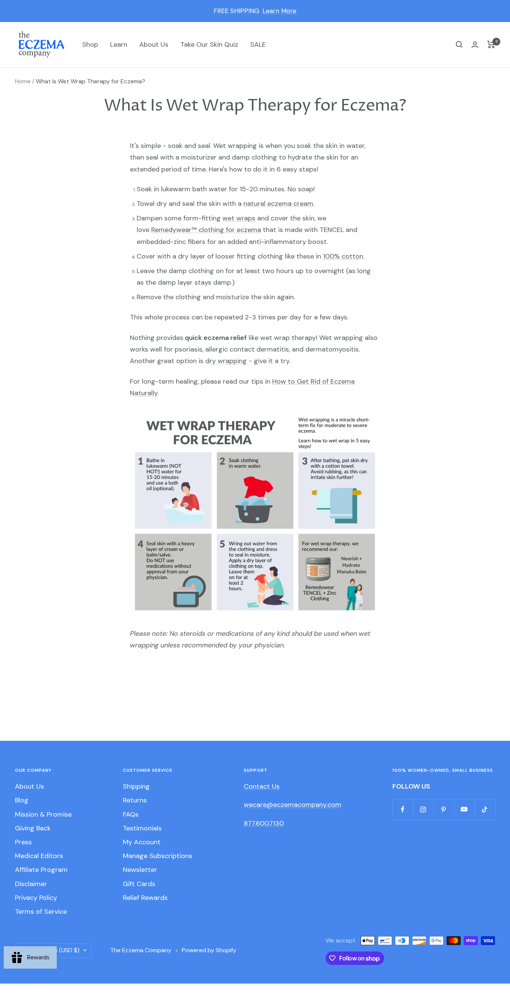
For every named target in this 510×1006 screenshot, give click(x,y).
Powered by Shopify (209, 950)
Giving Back (33, 828)
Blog (21, 800)
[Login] (475, 44)
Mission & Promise (43, 814)
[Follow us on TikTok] (485, 809)
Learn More (279, 11)
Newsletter (140, 869)
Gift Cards (139, 883)
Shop (90, 44)
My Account (142, 842)
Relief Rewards (145, 897)
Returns (135, 800)
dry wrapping (226, 360)
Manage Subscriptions (157, 855)
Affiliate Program (41, 869)
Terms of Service (41, 911)
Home (23, 81)
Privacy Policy (36, 897)
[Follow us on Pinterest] (443, 809)
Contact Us (262, 786)
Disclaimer (31, 883)
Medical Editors (39, 855)
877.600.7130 (264, 823)
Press (23, 842)
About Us (153, 44)
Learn (118, 44)
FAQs (131, 814)
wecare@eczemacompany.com (292, 804)
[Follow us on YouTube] (464, 809)
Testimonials (142, 828)
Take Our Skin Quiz (209, 44)
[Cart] (491, 44)
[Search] (459, 44)
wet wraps (239, 218)
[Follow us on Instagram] (423, 809)
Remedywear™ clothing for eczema (206, 229)
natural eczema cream (278, 203)
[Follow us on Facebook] (402, 809)
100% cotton (343, 256)
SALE (258, 44)
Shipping (136, 786)
